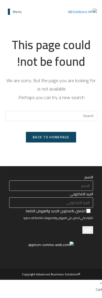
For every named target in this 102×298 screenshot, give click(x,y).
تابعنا (87, 229)
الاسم (88, 177)
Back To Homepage (51, 137)
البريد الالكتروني (81, 194)
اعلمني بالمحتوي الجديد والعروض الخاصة (56, 211)
